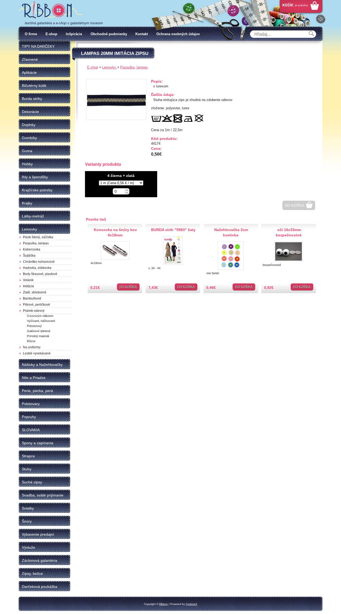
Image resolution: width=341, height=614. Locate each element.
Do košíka (295, 206)
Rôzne (31, 341)
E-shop (51, 34)
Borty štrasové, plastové (40, 274)
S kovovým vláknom (40, 315)
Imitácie (28, 286)
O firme (31, 34)
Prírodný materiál (38, 336)
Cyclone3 (191, 604)
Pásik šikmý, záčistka (38, 237)
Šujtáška (29, 255)
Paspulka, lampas (36, 243)
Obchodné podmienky (109, 34)
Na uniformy (31, 347)
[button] (127, 189)
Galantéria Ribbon (51, 10)
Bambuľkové (32, 298)
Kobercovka (31, 249)
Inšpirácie (74, 34)
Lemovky (109, 67)
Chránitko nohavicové (39, 262)
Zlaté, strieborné (34, 292)
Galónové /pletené (38, 331)
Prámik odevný (33, 311)
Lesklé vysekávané (37, 353)
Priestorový (34, 326)
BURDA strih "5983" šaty (173, 230)
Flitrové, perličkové (36, 304)
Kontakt (141, 34)
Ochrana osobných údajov (178, 34)
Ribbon (163, 604)
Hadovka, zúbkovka (37, 268)
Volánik (28, 280)
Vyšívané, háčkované (41, 320)
